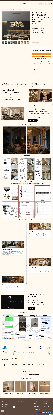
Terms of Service (46, 406)
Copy (36, 50)
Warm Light (34, 36)
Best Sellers (11, 7)
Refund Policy (46, 403)
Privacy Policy (46, 404)
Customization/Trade (37, 409)
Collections (15, 7)
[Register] (14, 407)
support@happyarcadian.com (24, 403)
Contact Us (35, 403)
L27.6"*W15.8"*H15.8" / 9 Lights (38, 30)
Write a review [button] (34, 374)
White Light (40, 36)
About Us (46, 7)
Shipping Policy (46, 401)
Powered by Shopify (9, 412)
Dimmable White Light (36, 39)
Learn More (31, 308)
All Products (6, 7)
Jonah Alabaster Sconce (32, 393)
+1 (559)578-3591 (22, 405)
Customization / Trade (40, 7)
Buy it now (42, 56)
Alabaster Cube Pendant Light (8, 393)
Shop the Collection (32, 120)
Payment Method (36, 404)
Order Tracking (36, 406)
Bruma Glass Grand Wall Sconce (20, 393)
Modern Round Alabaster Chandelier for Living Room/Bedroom (44, 394)
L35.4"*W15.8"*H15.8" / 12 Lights (38, 32)
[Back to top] (49, 409)
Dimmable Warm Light (46, 36)
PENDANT (5, 9)
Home (2, 9)
